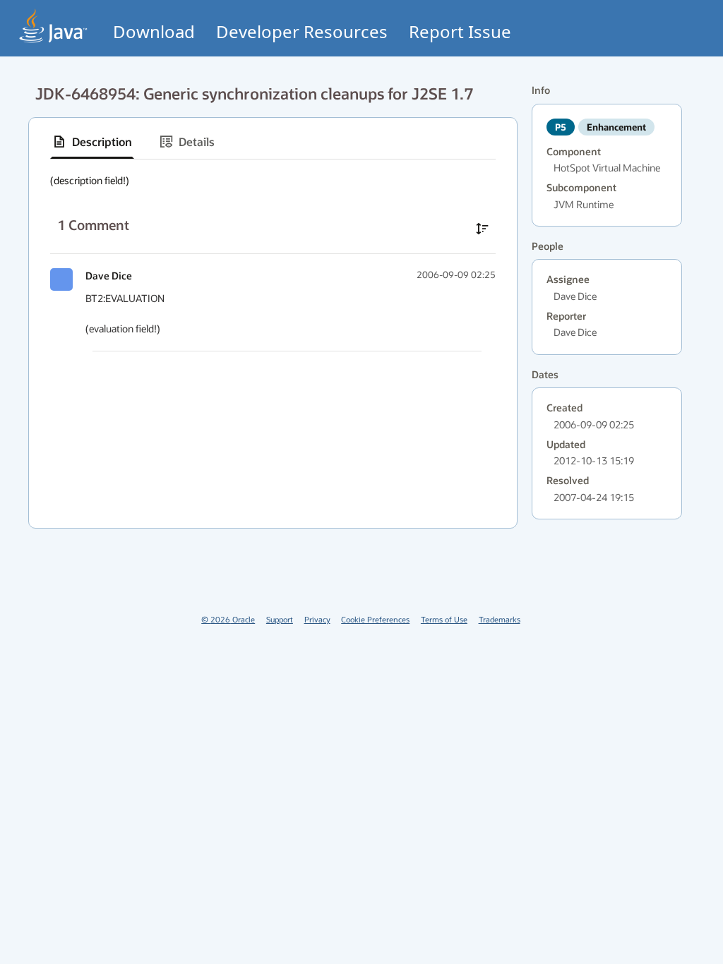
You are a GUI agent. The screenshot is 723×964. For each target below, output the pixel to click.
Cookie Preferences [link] (375, 619)
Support (279, 619)
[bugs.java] (53, 25)
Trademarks (499, 619)
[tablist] (273, 142)
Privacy (317, 619)
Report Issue (460, 31)
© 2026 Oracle (228, 619)
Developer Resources (302, 31)
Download (154, 31)
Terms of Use (444, 619)
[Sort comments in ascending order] (482, 228)
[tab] (92, 142)
